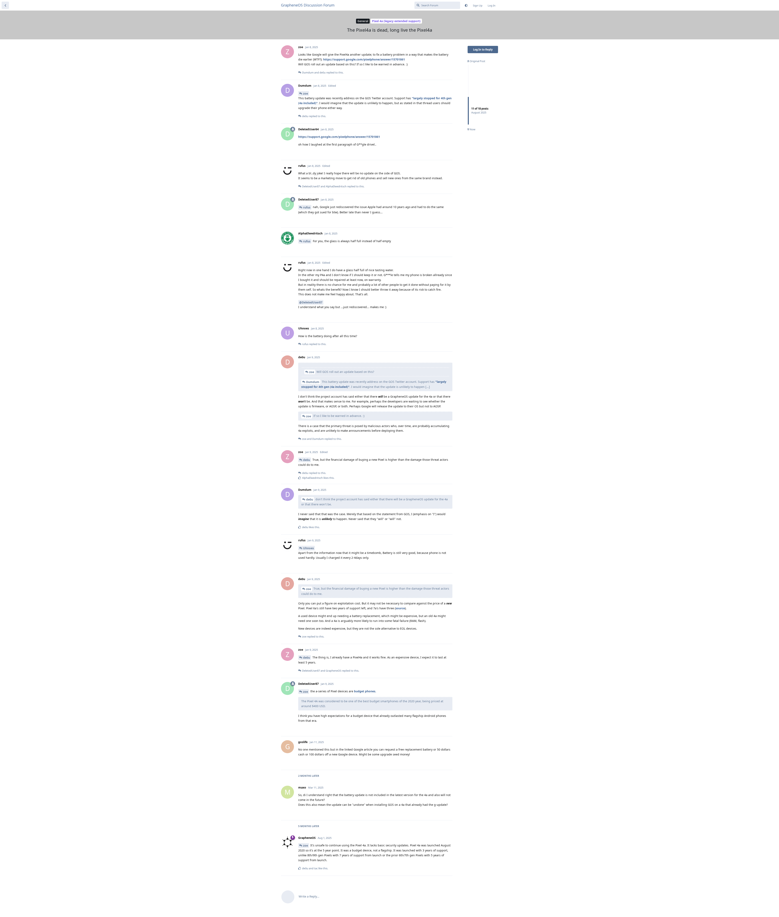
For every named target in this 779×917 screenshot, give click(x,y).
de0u (306, 460)
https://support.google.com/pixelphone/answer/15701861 (364, 59)
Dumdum (312, 382)
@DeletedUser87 (310, 302)
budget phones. (365, 691)
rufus (306, 207)
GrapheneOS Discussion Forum (308, 5)
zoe (305, 93)
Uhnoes (308, 548)
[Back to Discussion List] (5, 5)
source (400, 608)
